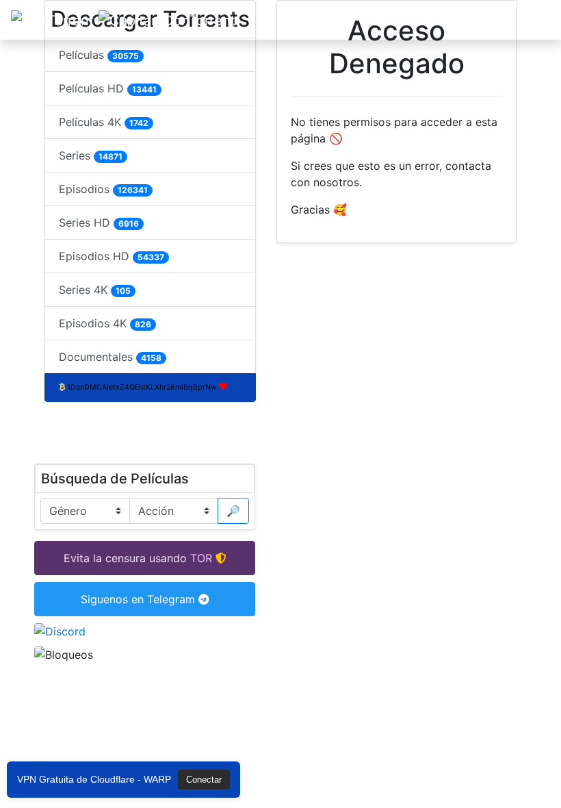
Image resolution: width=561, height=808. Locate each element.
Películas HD (108, 88)
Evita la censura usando (125, 558)
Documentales (110, 357)
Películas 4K (103, 122)
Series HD (99, 222)
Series (90, 155)
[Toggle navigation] (531, 20)
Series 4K (95, 289)
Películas (99, 55)
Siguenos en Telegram (139, 599)
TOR (201, 558)
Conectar (204, 779)
